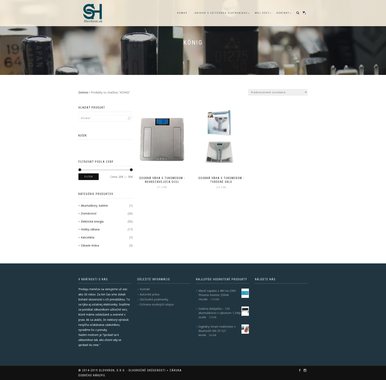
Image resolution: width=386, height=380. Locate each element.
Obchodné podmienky (154, 299)
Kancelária (87, 237)
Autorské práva (149, 294)
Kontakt (283, 13)
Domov (182, 13)
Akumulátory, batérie (94, 205)
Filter (88, 176)
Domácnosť (88, 213)
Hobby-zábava (90, 229)
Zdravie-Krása (90, 245)
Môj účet (262, 13)
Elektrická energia (92, 221)
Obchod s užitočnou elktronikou (221, 13)
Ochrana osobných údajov (157, 304)
